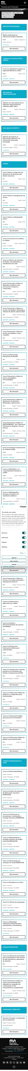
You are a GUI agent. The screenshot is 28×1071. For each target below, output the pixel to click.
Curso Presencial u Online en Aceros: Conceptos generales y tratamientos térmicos (13, 580)
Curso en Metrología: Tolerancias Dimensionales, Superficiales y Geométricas (12, 923)
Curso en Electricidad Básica (13, 771)
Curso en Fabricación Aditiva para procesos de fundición (13, 716)
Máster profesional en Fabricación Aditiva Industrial (13, 36)
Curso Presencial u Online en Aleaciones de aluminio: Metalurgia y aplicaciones (13, 401)
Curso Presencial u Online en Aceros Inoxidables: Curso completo (13, 333)
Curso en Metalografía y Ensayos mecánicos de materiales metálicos (11, 494)
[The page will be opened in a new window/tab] (4, 1062)
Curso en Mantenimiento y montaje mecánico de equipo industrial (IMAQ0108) (13, 839)
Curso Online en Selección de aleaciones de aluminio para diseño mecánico (13, 174)
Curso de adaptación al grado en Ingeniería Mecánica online (14, 69)
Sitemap (14, 1059)
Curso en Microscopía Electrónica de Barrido (10, 355)
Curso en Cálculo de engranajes (14, 902)
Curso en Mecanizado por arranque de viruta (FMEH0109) (13, 861)
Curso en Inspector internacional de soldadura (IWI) (14, 448)
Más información (14, 48)
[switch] (24, 537)
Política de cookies (9, 1057)
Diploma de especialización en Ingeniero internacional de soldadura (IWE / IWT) (13, 104)
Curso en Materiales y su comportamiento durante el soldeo (12, 470)
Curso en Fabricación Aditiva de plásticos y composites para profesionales (14, 694)
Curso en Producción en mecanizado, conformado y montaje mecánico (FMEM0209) (13, 816)
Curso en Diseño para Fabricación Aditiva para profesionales (11, 648)
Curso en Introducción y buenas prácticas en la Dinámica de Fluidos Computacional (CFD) (14, 671)
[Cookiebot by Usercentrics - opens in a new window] (20, 507)
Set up (21, 553)
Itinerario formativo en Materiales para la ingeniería (14, 1019)
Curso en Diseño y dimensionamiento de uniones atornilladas (13, 624)
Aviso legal (20, 1057)
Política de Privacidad (14, 1056)
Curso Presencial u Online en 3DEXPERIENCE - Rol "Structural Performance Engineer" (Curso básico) (14, 425)
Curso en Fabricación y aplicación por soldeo (11, 602)
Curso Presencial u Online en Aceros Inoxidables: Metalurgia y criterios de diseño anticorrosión (14, 310)
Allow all (14, 557)
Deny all (14, 564)
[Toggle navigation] (25, 2)
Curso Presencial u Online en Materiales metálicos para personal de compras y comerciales (13, 286)
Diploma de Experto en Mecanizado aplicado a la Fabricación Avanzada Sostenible (11, 139)
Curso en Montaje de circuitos (13, 882)
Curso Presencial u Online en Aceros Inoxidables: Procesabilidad (13, 378)
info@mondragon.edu (18, 1051)
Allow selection (14, 561)
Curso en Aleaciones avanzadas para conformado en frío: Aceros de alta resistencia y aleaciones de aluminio (14, 958)
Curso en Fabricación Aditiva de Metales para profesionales (14, 738)
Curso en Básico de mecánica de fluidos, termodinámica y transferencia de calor (13, 261)
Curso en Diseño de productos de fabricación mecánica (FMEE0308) (13, 792)
